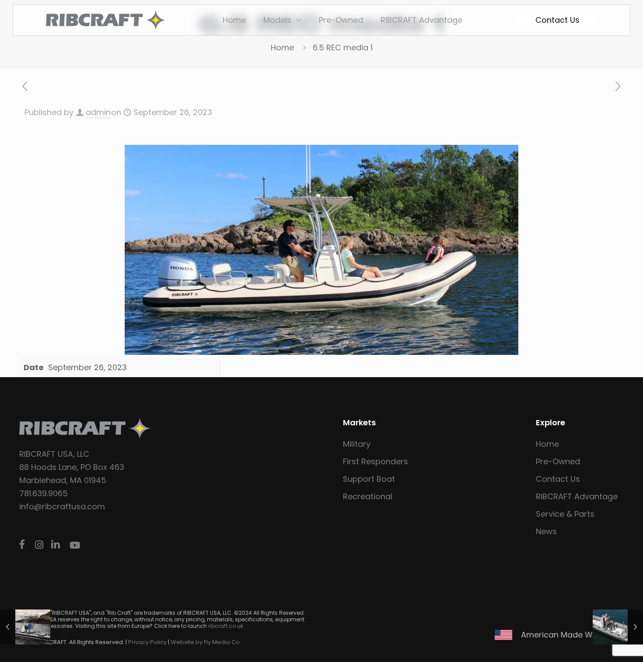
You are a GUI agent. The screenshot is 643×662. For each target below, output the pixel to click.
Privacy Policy (147, 642)
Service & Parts (565, 513)
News (546, 531)
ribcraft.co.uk (225, 626)
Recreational (367, 496)
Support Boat (369, 478)
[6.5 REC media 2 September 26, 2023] (25, 626)
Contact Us (558, 478)
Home (282, 47)
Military (356, 443)
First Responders (375, 461)
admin (98, 112)
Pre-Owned (558, 461)
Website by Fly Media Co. (206, 642)
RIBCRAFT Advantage (577, 496)
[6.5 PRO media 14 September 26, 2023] (618, 626)
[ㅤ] (24, 545)
